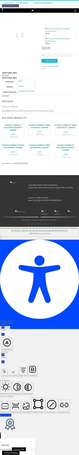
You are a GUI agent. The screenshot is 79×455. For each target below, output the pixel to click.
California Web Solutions (43, 224)
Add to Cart (50, 61)
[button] (1, 238)
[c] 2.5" (20, 81)
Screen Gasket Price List (10, 6)
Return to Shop (19, 449)
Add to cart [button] (13, 137)
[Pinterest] (71, 3)
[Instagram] (68, 3)
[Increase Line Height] (3, 354)
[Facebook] (60, 3)
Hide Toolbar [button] (5, 327)
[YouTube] (74, 3)
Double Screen (54, 66)
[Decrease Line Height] (3, 361)
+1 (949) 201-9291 (23, 3)
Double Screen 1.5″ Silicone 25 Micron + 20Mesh (13, 127)
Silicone (21, 86)
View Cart (18, 163)
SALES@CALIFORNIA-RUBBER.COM (43, 3)
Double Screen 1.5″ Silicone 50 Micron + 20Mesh (66, 147)
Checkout (24, 163)
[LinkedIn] (63, 3)
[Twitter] (66, 3)
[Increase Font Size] (3, 327)
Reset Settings (6, 415)
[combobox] (39, 232)
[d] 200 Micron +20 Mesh (26, 91)
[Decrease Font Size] (3, 334)
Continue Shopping (11, 453)
